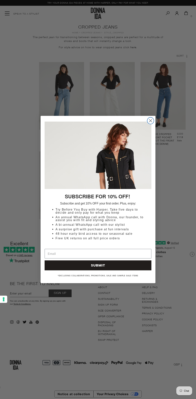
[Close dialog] (150, 120)
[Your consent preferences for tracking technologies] (3, 299)
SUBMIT (98, 265)
